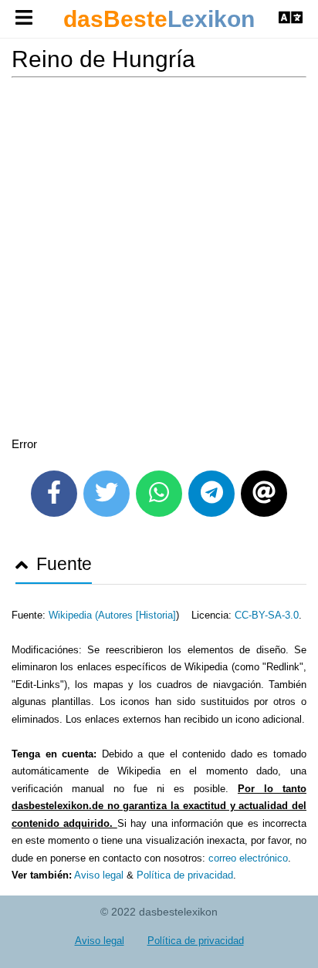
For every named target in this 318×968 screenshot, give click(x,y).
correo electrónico (248, 858)
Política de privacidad (185, 875)
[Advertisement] (159, 260)
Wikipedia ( (73, 615)
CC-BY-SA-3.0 (267, 615)
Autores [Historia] (137, 615)
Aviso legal (98, 875)
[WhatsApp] (159, 494)
